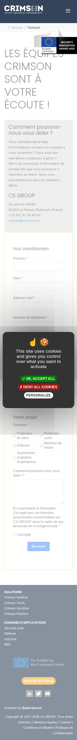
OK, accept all (40, 378)
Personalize (38, 395)
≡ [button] (68, 11)
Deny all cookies (39, 387)
